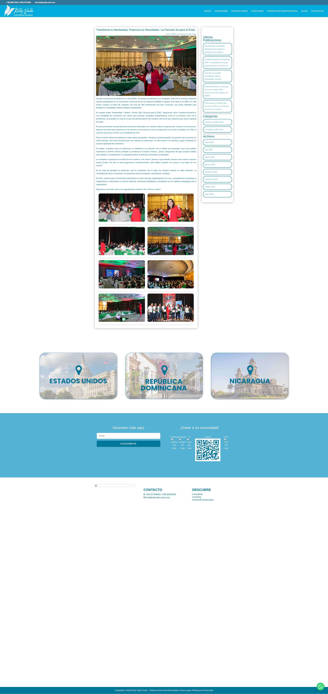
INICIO (207, 11)
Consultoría (197, 494)
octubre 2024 (209, 187)
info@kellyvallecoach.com (158, 497)
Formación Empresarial (202, 500)
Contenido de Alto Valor (186, 34)
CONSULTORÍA (239, 11)
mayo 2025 (209, 142)
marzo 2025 (209, 157)
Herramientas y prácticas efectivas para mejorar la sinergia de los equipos (214, 49)
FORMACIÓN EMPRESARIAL (282, 11)
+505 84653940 (169, 494)
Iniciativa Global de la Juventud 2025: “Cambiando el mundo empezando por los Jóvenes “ (217, 62)
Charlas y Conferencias (213, 122)
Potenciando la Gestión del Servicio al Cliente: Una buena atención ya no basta (216, 106)
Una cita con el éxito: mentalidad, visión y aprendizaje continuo (212, 76)
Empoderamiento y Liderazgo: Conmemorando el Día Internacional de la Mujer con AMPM (216, 91)
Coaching (196, 497)
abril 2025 (208, 150)
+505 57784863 (152, 494)
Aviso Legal (185, 690)
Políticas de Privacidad (202, 690)
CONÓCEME (221, 11)
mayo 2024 (209, 194)
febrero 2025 (209, 164)
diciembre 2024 (210, 172)
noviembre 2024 (211, 179)
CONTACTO (317, 11)
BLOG (304, 11)
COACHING (257, 11)
